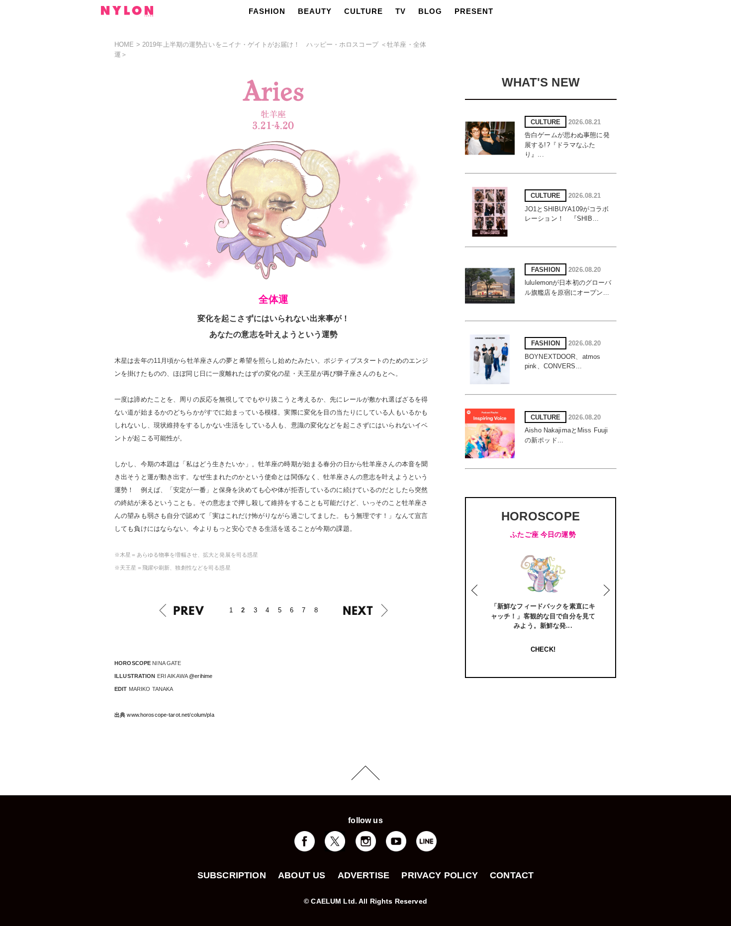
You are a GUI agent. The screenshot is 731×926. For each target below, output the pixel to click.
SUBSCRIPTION (231, 875)
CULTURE (363, 11)
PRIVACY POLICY (439, 875)
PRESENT (474, 11)
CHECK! (543, 649)
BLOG (430, 11)
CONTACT (512, 875)
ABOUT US (301, 875)
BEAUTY (315, 11)
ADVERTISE (364, 875)
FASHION (267, 11)
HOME (124, 44)
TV (400, 11)
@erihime (200, 676)
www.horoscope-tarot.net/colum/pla (170, 715)
